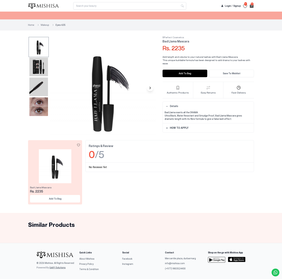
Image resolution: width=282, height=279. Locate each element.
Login (228, 6)
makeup (45, 25)
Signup (237, 6)
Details (174, 106)
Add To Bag (185, 73)
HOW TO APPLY (179, 127)
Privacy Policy (86, 264)
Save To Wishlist (231, 73)
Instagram (127, 264)
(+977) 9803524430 (175, 268)
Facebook (127, 258)
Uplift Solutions (57, 267)
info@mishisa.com (175, 263)
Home (31, 25)
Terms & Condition (89, 269)
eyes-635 (60, 25)
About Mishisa (86, 258)
